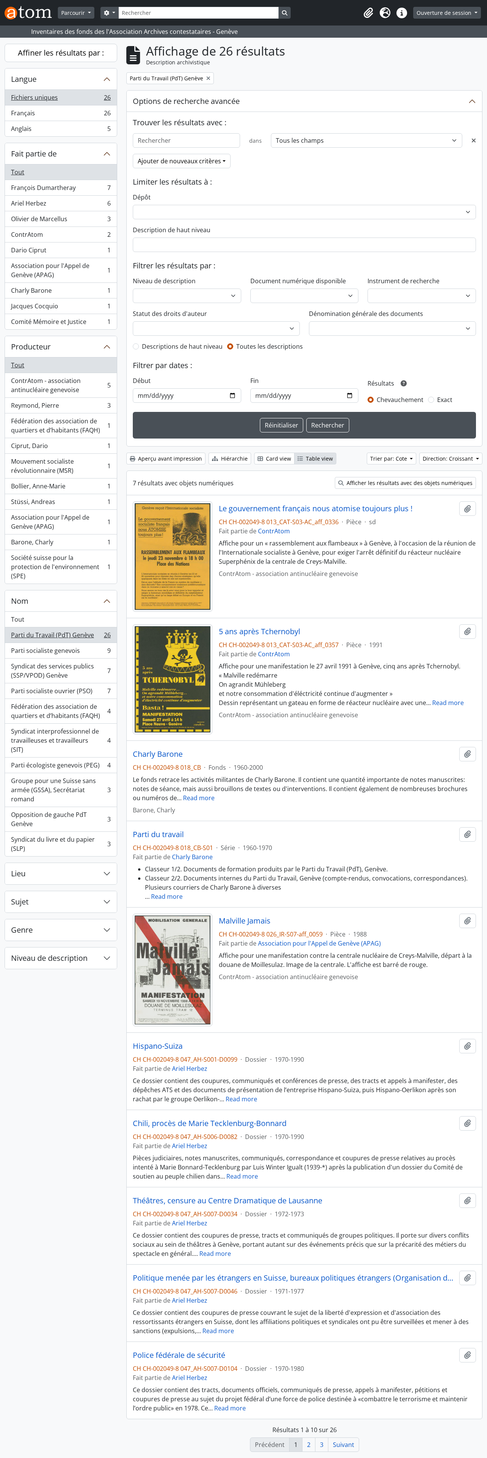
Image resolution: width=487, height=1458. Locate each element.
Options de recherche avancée (186, 101)
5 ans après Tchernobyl (259, 631)
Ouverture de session (445, 12)
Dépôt (142, 197)
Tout (17, 172)
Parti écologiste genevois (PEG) (61, 767)
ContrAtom (61, 236)
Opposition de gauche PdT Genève (61, 819)
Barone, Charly (61, 544)
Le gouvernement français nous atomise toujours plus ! (315, 508)
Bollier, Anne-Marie (61, 488)
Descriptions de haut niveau (182, 346)
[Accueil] (31, 12)
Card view (277, 458)
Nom (20, 601)
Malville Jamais (245, 920)
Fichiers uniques (61, 99)
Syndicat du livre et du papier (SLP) (61, 844)
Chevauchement (400, 400)
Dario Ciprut (61, 252)
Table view (318, 458)
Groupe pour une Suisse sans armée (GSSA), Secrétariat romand (61, 790)
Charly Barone (61, 292)
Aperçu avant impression (169, 458)
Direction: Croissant (448, 458)
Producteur (31, 346)
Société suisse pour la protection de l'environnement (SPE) (61, 567)
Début (142, 380)
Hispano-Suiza (158, 1046)
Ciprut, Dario (61, 448)
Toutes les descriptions (269, 346)
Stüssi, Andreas (61, 504)
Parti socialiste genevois (61, 652)
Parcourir (73, 12)
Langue (24, 79)
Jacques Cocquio (61, 308)
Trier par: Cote (389, 458)
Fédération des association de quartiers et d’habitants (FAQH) (61, 425)
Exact (444, 400)
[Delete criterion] (473, 140)
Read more (448, 703)
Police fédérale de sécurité (179, 1355)
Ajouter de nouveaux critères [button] (179, 161)
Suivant (343, 1444)
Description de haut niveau (171, 230)
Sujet (20, 901)
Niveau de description (49, 958)
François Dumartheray (61, 189)
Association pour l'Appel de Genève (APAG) (61, 270)
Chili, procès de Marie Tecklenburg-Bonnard (209, 1123)
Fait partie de (34, 153)
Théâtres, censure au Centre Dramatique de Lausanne (227, 1200)
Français (61, 115)
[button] (368, 13)
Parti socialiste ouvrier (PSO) (61, 693)
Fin (254, 380)
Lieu (18, 873)
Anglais (61, 130)
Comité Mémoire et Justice (61, 323)
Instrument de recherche (403, 281)
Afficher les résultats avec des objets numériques (409, 483)
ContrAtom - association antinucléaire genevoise (61, 385)
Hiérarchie (234, 458)
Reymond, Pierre (61, 407)
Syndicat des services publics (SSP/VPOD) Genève (61, 671)
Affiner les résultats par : (61, 53)
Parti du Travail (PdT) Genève (61, 637)
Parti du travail (158, 834)
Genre (22, 930)
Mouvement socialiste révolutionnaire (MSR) (61, 466)
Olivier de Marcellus (61, 221)
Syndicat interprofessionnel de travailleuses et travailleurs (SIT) (61, 740)
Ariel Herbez (61, 205)
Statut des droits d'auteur (170, 313)
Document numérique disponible (298, 281)
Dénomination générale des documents (366, 313)
